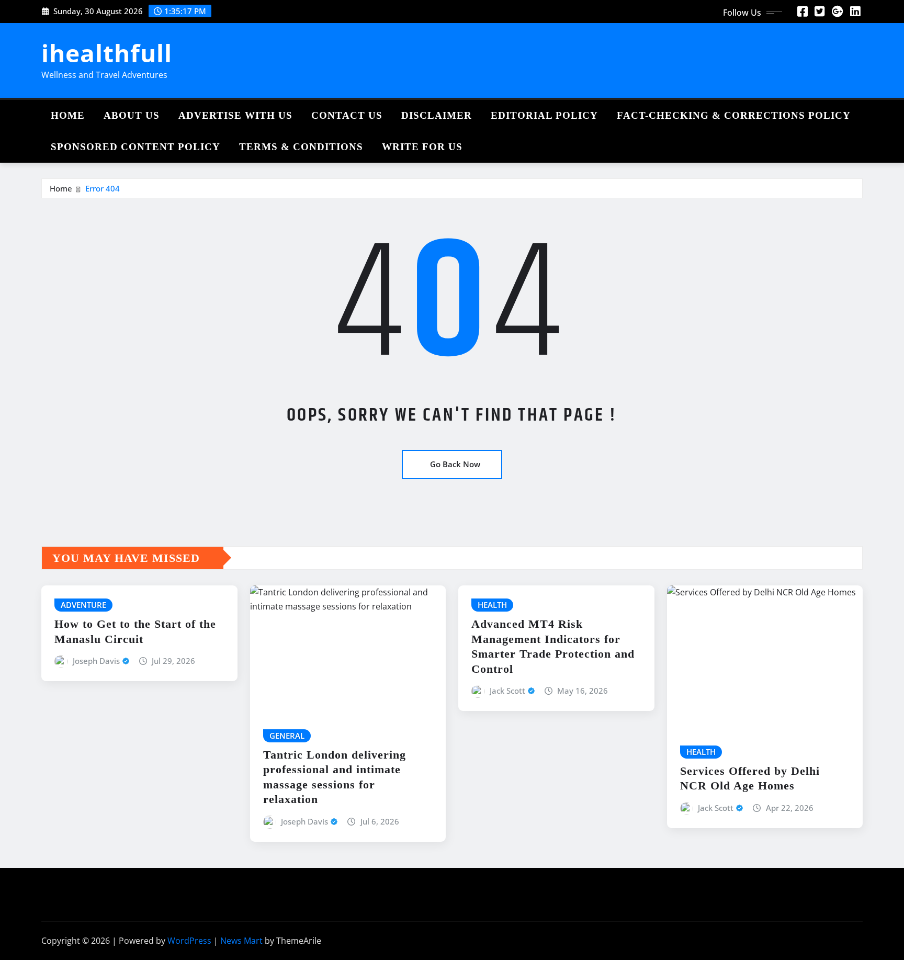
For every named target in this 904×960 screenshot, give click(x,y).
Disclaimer (436, 115)
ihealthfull (106, 53)
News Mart (241, 940)
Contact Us (346, 115)
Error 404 (102, 188)
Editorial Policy (544, 115)
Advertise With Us (235, 115)
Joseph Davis (96, 661)
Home (68, 115)
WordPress (189, 940)
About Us (132, 115)
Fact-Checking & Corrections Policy (734, 115)
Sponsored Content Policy (135, 146)
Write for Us (422, 146)
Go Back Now (455, 464)
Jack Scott (507, 690)
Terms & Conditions (301, 146)
